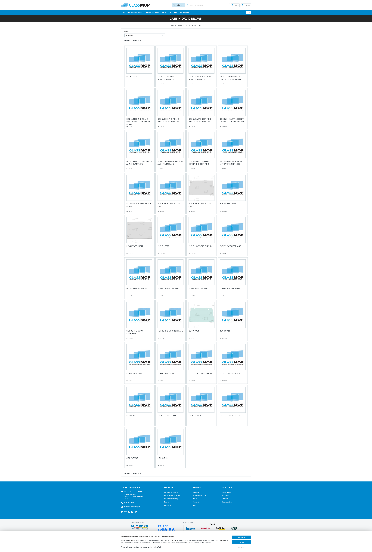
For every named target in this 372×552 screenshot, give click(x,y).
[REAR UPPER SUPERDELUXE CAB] (171, 193)
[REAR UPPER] (202, 320)
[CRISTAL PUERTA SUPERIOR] (233, 405)
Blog (194, 505)
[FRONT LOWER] (202, 405)
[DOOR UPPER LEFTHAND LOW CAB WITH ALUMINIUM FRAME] (233, 108)
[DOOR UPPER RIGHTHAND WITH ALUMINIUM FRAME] (171, 108)
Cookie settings (227, 502)
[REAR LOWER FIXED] (233, 193)
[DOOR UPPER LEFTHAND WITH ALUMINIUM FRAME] (139, 151)
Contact (196, 502)
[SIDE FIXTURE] (139, 447)
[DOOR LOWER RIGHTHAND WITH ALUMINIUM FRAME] (202, 108)
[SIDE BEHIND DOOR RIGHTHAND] (139, 320)
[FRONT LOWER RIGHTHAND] (202, 235)
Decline (241, 542)
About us (196, 492)
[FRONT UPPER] (139, 66)
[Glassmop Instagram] (129, 511)
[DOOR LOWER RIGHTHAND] (171, 278)
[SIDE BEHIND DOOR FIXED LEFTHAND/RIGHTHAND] (202, 151)
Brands (179, 26)
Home (172, 26)
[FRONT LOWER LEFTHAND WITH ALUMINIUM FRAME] (233, 66)
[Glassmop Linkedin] (132, 511)
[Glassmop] (135, 5)
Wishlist (225, 498)
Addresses (225, 495)
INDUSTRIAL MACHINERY (179, 12)
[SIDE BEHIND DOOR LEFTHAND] (171, 320)
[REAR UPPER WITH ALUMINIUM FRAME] (139, 193)
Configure (241, 547)
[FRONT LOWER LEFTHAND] (233, 235)
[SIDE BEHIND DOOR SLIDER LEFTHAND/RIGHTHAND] (233, 151)
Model (126, 31)
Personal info (226, 492)
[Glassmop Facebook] (135, 511)
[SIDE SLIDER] (171, 447)
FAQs (195, 498)
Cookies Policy (157, 547)
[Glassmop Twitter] (122, 511)
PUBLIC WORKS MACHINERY (156, 12)
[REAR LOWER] (233, 320)
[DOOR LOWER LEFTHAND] (233, 278)
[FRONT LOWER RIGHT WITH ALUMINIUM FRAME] (202, 66)
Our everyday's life (199, 495)
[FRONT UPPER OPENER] (171, 405)
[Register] (246, 5)
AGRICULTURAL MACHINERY (132, 12)
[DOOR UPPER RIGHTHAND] (139, 278)
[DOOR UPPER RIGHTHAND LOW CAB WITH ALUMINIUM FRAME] (139, 108)
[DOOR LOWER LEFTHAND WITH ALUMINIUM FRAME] (171, 151)
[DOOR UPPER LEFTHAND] (202, 278)
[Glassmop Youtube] (125, 511)
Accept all (241, 537)
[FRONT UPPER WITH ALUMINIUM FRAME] (171, 66)
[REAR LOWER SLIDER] (139, 235)
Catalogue (167, 505)
